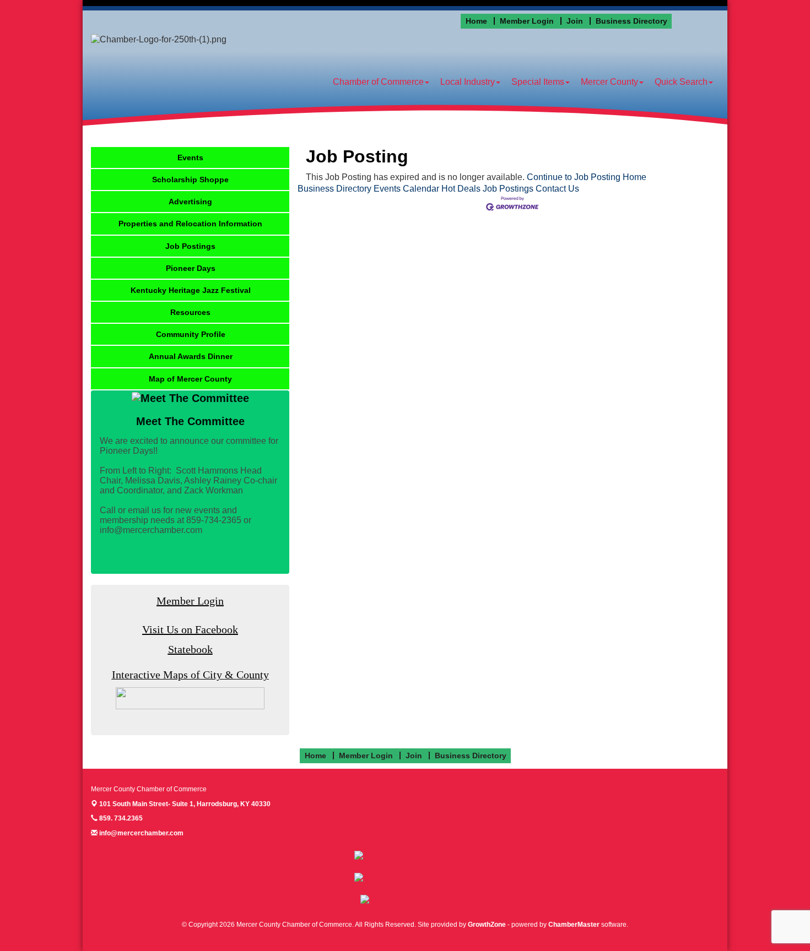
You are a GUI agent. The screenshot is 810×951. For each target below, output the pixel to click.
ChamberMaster (574, 924)
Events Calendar (406, 188)
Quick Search (681, 81)
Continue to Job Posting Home (586, 177)
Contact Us (557, 188)
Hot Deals (460, 188)
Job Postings (508, 188)
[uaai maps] (190, 698)
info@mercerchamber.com (140, 833)
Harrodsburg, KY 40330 (185, 804)
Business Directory (334, 188)
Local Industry (467, 81)
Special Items (537, 81)
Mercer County (609, 81)
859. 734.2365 (120, 818)
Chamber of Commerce (378, 81)
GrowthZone (487, 924)
